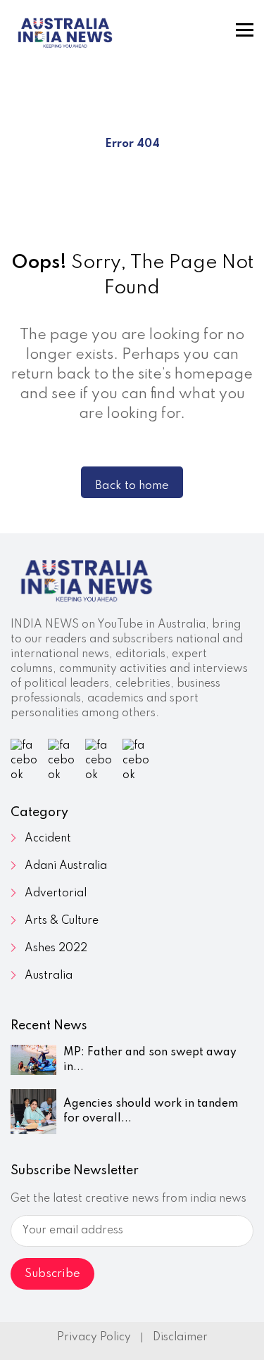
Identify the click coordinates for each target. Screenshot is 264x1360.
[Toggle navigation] (244, 30)
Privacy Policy (94, 1337)
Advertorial (56, 893)
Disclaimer (180, 1337)
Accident (48, 838)
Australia (49, 975)
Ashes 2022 (56, 948)
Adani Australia (66, 866)
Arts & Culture (62, 921)
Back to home (132, 486)
